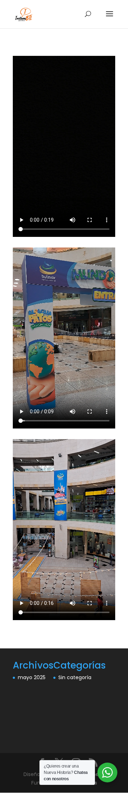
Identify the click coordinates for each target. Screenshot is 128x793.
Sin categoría (74, 677)
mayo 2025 (32, 677)
